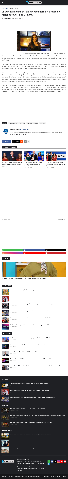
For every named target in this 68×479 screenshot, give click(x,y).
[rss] (23, 135)
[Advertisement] (32, 25)
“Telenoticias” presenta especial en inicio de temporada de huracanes (12, 163)
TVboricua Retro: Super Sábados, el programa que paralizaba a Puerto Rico (31, 422)
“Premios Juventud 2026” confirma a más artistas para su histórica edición (31, 358)
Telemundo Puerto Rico (32, 123)
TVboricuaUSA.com (19, 476)
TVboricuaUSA (25, 129)
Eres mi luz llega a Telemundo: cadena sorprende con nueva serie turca (30, 448)
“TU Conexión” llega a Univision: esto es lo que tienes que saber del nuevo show (33, 325)
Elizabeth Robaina (14, 8)
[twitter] (12, 135)
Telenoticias (42, 123)
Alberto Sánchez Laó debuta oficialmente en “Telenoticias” (26, 351)
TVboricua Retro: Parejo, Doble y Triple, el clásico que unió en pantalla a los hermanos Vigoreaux (37, 415)
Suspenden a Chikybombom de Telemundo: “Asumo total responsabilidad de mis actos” (35, 365)
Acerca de (46, 476)
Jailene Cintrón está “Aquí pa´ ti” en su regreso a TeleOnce (24, 278)
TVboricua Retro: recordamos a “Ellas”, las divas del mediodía (27, 408)
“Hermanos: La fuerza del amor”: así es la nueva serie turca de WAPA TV (30, 318)
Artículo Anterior (6, 219)
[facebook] (10, 135)
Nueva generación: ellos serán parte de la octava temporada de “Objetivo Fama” (32, 311)
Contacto (64, 476)
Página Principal (5, 8)
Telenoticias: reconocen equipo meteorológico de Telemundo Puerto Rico (33, 164)
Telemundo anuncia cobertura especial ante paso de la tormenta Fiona (55, 164)
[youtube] (17, 135)
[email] (25, 135)
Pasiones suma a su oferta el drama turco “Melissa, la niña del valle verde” (31, 434)
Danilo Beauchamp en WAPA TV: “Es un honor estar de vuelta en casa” (30, 297)
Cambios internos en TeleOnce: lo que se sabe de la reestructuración (29, 344)
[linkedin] (21, 135)
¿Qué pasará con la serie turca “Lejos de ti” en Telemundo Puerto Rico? (30, 441)
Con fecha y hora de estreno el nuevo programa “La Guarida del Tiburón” (30, 337)
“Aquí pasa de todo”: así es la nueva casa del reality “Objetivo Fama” (29, 383)
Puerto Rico (22, 123)
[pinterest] (19, 135)
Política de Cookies (55, 476)
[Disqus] (34, 192)
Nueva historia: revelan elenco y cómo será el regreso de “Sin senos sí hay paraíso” (33, 304)
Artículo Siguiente (61, 219)
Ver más (64, 147)
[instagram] (14, 135)
